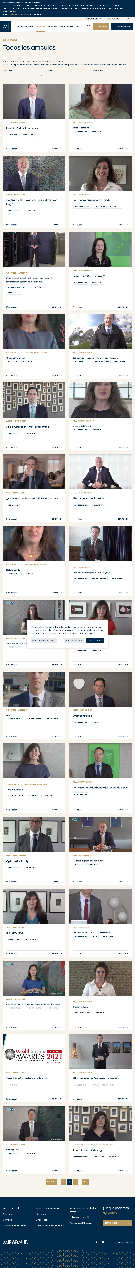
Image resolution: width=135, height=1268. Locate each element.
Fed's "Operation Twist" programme (27, 426)
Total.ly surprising (14, 790)
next (85, 1182)
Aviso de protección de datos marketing (84, 1209)
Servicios (7, 70)
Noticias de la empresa (47, 1208)
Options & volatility (17, 861)
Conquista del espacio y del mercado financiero (96, 358)
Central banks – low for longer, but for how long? (31, 202)
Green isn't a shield (15, 358)
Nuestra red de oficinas (14, 1226)
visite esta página (19, 14)
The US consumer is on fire (88, 498)
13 (76, 1182)
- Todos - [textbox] (9, 75)
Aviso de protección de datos (50, 1226)
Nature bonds (13, 570)
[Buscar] (88, 26)
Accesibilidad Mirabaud (81, 1223)
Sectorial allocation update (19, 643)
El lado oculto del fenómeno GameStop (96, 1078)
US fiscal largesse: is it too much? (88, 861)
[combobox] (23, 75)
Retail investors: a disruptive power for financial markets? (33, 1004)
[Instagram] (109, 1242)
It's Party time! (14, 933)
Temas (50, 70)
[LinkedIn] (97, 1242)
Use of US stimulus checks (22, 128)
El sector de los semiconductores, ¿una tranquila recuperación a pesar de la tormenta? (29, 280)
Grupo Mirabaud (11, 1208)
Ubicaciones (97, 70)
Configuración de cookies (44, 641)
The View (7, 1214)
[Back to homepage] (5, 26)
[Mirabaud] (15, 1242)
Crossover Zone (80, 1007)
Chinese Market (13, 1150)
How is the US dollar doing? (89, 276)
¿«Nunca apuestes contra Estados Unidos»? (33, 498)
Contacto (41, 1214)
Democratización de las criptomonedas (92, 932)
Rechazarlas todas (74, 641)
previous (51, 1182)
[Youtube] (103, 1242)
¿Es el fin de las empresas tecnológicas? (92, 572)
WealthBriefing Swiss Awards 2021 (26, 1078)
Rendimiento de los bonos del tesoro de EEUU (100, 787)
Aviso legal (41, 1220)
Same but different (82, 426)
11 (63, 1182)
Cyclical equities (82, 715)
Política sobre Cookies (80, 1217)
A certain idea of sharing (87, 1150)
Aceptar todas (95, 641)
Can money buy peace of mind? (91, 200)
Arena (9, 715)
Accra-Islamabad (81, 128)
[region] (67, 634)
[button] (122, 26)
